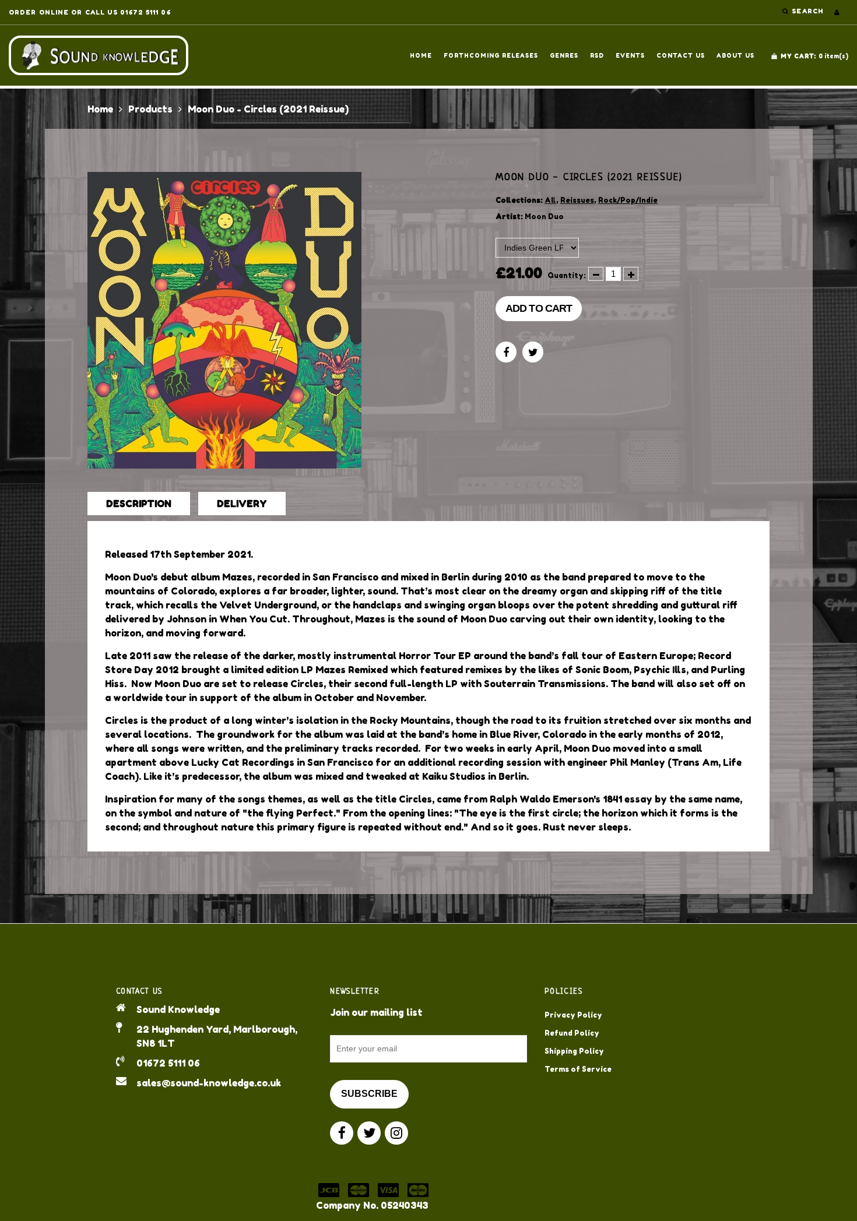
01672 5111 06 (168, 1063)
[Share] (506, 352)
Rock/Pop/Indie (628, 200)
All (550, 200)
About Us (735, 55)
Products (150, 109)
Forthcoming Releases (491, 55)
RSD (597, 55)
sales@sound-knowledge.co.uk (208, 1083)
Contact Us (680, 55)
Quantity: (566, 275)
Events (630, 55)
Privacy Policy (573, 1015)
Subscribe (369, 1094)
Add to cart (538, 308)
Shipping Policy (574, 1051)
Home (421, 55)
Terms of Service (578, 1069)
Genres (564, 55)
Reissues (577, 200)
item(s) (814, 55)
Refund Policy (572, 1033)
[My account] (837, 12)
